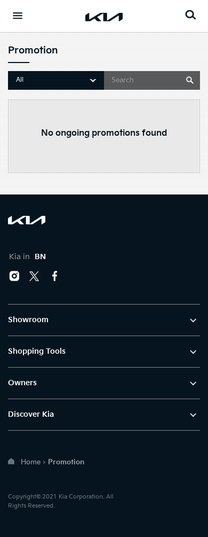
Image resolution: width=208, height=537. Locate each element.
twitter (34, 276)
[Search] (190, 80)
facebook (55, 276)
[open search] (190, 15)
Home (31, 462)
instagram (14, 276)
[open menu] (17, 15)
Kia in (27, 256)
